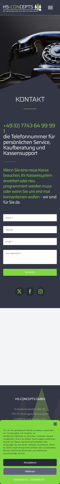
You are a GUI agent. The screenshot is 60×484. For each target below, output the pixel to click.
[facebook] (30, 291)
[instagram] (40, 291)
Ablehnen (30, 471)
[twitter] (19, 291)
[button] (55, 424)
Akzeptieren (30, 462)
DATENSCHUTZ (21, 479)
